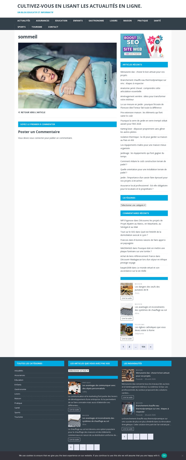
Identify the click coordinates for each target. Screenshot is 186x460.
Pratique (143, 20)
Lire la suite (127, 298)
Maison (127, 20)
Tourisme (37, 26)
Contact (53, 26)
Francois (124, 240)
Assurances (42, 20)
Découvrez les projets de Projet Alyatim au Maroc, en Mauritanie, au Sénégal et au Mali (141, 223)
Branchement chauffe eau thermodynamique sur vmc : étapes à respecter (152, 408)
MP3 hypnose (126, 220)
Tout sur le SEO (127, 231)
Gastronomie (96, 20)
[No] (182, 455)
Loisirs (113, 20)
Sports (22, 26)
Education (61, 20)
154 (143, 346)
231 (90, 447)
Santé (157, 20)
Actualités (23, 20)
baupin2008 (125, 267)
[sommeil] (67, 106)
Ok (164, 455)
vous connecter (36, 138)
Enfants (78, 20)
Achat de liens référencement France (137, 256)
